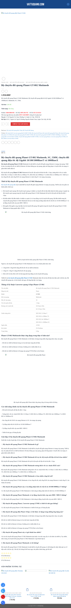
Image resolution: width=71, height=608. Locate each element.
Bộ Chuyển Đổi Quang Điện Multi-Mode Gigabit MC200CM (59, 595)
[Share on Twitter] (9, 142)
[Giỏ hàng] (68, 4)
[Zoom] (3, 78)
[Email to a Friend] (12, 142)
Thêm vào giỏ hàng (20, 124)
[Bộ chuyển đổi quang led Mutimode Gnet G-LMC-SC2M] (36, 581)
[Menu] (2, 4)
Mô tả (3, 152)
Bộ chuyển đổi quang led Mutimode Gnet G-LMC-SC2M (36, 595)
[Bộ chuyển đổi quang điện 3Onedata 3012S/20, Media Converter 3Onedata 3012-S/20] (12, 581)
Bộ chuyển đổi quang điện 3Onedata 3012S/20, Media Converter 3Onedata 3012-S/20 (12, 596)
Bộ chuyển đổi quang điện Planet (50, 133)
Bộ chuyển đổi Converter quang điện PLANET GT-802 (19, 133)
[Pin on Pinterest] (15, 142)
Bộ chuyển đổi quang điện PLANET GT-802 (23, 135)
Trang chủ (4, 82)
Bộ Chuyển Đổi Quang (17, 82)
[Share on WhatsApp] (2, 142)
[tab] (3, 153)
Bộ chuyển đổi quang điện (8, 184)
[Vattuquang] (35, 4)
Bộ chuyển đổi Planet (37, 133)
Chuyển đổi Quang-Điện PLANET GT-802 (29, 136)
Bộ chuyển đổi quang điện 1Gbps (36, 82)
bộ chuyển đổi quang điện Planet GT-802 (20, 278)
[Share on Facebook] (6, 142)
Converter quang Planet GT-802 (58, 136)
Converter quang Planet (44, 136)
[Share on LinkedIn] (18, 142)
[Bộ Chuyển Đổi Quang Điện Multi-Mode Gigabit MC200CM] (59, 581)
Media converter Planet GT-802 (11, 138)
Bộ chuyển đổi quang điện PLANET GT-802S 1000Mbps (47, 135)
